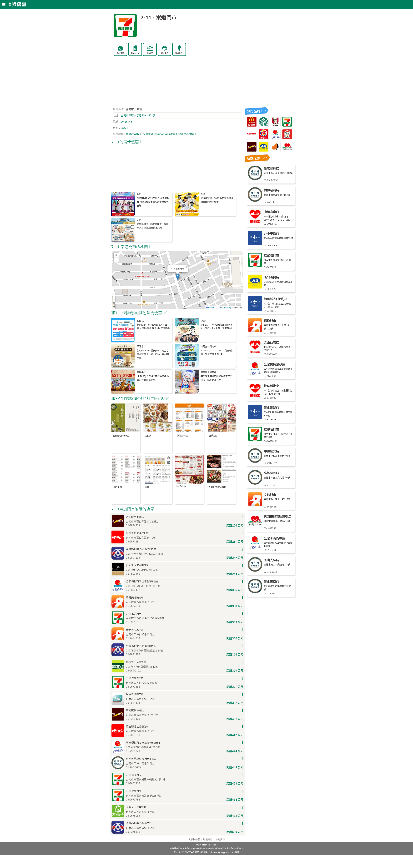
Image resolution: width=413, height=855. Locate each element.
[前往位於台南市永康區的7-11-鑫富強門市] (255, 266)
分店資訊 (149, 53)
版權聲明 (207, 839)
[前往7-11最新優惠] (287, 125)
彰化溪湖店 (271, 408)
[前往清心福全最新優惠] (287, 150)
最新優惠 (120, 53)
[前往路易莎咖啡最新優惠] (275, 150)
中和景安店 (271, 451)
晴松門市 (270, 321)
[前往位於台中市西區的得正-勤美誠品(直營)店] (255, 309)
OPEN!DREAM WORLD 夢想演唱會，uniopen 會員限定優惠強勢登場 (153, 202)
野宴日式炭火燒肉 (217, 487)
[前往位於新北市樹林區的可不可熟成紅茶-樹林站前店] (255, 200)
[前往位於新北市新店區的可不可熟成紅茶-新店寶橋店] (255, 179)
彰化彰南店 (271, 582)
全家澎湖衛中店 (274, 538)
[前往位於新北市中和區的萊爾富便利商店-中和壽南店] (255, 222)
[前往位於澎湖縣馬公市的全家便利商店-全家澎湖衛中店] (255, 549)
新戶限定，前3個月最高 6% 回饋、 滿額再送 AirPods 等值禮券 (153, 326)
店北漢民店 (271, 277)
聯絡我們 (220, 839)
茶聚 (147, 487)
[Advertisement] (177, 82)
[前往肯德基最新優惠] (275, 125)
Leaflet (211, 307)
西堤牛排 (141, 372)
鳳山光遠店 (271, 560)
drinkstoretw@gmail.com (222, 852)
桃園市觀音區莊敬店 (277, 516)
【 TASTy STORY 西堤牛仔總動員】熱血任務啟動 (153, 378)
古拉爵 (148, 435)
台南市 (130, 109)
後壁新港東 (271, 386)
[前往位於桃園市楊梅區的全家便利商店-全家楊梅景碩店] (255, 375)
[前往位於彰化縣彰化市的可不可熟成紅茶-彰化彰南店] (255, 592)
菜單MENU (135, 53)
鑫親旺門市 (271, 429)
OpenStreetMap (225, 307)
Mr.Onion (181, 486)
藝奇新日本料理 (121, 435)
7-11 (139, 194)
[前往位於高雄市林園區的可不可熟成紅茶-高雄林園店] (255, 483)
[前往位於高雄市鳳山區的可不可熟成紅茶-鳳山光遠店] (255, 570)
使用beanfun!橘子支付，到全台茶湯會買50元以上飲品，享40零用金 (153, 354)
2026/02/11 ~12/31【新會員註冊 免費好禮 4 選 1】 (216, 352)
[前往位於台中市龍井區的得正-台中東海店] (255, 244)
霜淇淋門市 (179, 53)
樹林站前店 (271, 190)
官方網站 (164, 53)
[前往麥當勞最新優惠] (252, 125)
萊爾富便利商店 (208, 346)
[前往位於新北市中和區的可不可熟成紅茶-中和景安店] (255, 461)
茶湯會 (140, 346)
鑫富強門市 (271, 255)
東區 (139, 109)
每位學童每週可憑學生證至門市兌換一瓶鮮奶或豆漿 (216, 378)
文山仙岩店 (271, 342)
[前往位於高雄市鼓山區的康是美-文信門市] (255, 505)
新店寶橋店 (271, 168)
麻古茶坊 (117, 487)
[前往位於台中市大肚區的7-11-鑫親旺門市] (255, 440)
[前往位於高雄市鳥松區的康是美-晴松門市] (255, 331)
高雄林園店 (271, 473)
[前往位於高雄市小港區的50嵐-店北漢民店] (255, 287)
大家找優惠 (194, 839)
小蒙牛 (204, 320)
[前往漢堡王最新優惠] (263, 138)
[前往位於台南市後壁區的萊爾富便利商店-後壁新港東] (255, 396)
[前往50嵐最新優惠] (263, 150)
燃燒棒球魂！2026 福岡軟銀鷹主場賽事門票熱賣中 (217, 200)
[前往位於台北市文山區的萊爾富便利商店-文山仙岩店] (255, 353)
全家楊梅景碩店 (274, 364)
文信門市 (270, 495)
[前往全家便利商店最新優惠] (275, 138)
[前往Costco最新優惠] (252, 138)
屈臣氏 (140, 320)
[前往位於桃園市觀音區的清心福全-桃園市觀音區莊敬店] (255, 527)
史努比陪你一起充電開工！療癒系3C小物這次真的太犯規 (152, 226)
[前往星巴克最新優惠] (263, 125)
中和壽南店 (271, 212)
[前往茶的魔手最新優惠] (252, 150)
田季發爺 (212, 435)
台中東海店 (271, 234)
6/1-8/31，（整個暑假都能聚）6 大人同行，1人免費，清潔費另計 (217, 326)
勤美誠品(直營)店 (275, 299)
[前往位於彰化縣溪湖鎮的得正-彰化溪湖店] (255, 418)
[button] (178, 276)
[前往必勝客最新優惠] (287, 138)
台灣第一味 (182, 435)
